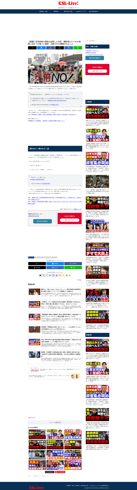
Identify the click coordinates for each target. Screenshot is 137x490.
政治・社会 (32, 257)
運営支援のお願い (85, 485)
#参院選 (50, 100)
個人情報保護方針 (104, 485)
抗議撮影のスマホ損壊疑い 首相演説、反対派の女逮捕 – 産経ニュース (46, 120)
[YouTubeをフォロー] (56, 275)
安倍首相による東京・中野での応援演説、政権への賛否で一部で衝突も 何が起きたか (53, 114)
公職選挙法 (38, 257)
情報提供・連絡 (70, 485)
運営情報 (77, 485)
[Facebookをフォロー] (46, 275)
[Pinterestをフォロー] (60, 275)
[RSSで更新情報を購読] (69, 275)
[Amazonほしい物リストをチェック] (63, 275)
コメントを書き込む (55, 422)
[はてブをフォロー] (50, 275)
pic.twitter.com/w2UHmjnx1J (37, 179)
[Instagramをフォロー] (53, 275)
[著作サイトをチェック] (40, 275)
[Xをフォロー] (43, 275)
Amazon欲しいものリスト (92, 50)
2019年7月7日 (55, 104)
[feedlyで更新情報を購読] (66, 275)
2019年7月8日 (46, 183)
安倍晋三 (49, 257)
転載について (77, 209)
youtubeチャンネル (94, 485)
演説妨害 (55, 257)
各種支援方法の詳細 (34, 216)
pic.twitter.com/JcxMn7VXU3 (59, 100)
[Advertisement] (68, 25)
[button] (108, 41)
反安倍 (44, 257)
